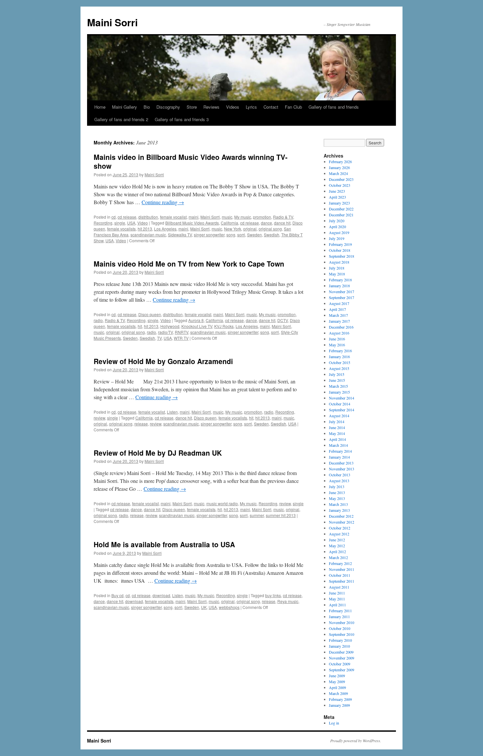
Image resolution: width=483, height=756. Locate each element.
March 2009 (338, 693)
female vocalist (173, 217)
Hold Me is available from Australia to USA (164, 544)
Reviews (211, 107)
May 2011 (337, 598)
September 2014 (341, 409)
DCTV (282, 320)
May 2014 (337, 433)
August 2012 (339, 533)
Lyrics (251, 107)
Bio (147, 107)
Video (142, 223)
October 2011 (339, 575)
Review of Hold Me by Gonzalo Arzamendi (163, 361)
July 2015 (336, 374)
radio (98, 320)
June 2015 (337, 380)
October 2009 (339, 663)
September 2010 (341, 634)
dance (266, 223)
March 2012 (338, 557)
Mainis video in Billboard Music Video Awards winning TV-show (191, 161)
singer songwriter (209, 234)
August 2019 (339, 232)
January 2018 (339, 285)
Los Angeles (165, 228)
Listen (172, 412)
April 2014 (337, 439)
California (229, 223)
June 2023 (337, 191)
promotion (262, 217)
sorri (241, 234)
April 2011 (337, 604)
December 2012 (341, 516)
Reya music (287, 601)
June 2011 (337, 592)
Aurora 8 (196, 320)
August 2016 (339, 332)
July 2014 (336, 421)
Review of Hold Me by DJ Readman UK (158, 453)
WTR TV (181, 338)
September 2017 (341, 297)
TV (159, 338)
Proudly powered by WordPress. (355, 740)
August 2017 (339, 303)
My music (242, 217)
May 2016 (337, 344)
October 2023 (339, 185)
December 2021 (341, 214)
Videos (232, 107)
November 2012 (341, 522)
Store (192, 107)
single (119, 223)
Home (99, 107)
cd (113, 217)
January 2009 (339, 705)
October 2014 (339, 403)
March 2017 (338, 315)
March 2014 (338, 445)
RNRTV (181, 332)
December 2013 (341, 462)
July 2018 (336, 267)
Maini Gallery (124, 107)
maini (193, 217)
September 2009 (341, 669)
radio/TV (165, 332)
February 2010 (340, 640)
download (161, 595)
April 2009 (337, 687)
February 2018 (340, 279)
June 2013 (337, 492)
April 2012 (337, 551)
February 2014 (340, 451)
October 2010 (339, 628)
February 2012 (340, 563)
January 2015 (339, 392)
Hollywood (169, 326)
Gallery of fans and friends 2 (121, 119)
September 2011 (341, 581)
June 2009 (337, 675)
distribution (148, 217)
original (250, 228)
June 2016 (337, 338)
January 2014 (339, 457)
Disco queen (149, 314)
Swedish (271, 234)
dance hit (282, 223)
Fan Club (293, 107)
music (227, 217)
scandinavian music (148, 234)
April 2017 (337, 309)
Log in (334, 722)
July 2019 (336, 238)
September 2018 (341, 256)
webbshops (229, 607)
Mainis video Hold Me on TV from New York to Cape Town (189, 264)
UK (204, 607)
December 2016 (341, 327)
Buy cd (117, 595)
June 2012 (337, 539)
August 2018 (339, 262)
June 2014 (337, 427)
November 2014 (341, 397)
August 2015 (339, 368)
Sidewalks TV (180, 234)
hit (140, 326)
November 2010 (341, 622)
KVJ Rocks (224, 326)
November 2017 (341, 291)
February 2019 (340, 244)
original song (270, 228)
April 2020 (337, 226)
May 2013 (337, 498)
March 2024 (338, 173)
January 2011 (339, 616)
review (99, 418)
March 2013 (338, 504)
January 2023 (339, 202)
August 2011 (339, 587)
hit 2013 (145, 228)
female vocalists (121, 228)
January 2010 (339, 646)
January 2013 (339, 510)
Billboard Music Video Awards (192, 223)
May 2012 (337, 545)
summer (257, 515)
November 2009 (341, 657)
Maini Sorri (112, 22)
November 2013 (341, 468)
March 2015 (338, 386)
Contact (271, 107)
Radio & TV (283, 217)
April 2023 (337, 197)
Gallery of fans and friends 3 (182, 119)
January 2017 (339, 321)
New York (232, 228)
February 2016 (340, 350)
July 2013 (336, 486)
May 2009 (337, 681)
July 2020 (336, 220)
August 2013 (339, 480)
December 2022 (341, 208)
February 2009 (340, 699)
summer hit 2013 (281, 515)
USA (131, 223)
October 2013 (339, 474)
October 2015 (339, 362)
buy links (273, 595)
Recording (103, 223)
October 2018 (339, 250)
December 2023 (341, 179)
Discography (168, 107)
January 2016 (339, 356)
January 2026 (339, 167)
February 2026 (340, 161)
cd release (127, 217)
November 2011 (341, 569)
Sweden (254, 234)
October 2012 (339, 527)
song (230, 234)
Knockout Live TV (196, 326)
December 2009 (341, 652)
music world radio (222, 503)
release (141, 423)
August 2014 (339, 415)
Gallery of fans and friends (334, 107)
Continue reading (163, 202)
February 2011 (340, 610)
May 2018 (337, 273)
